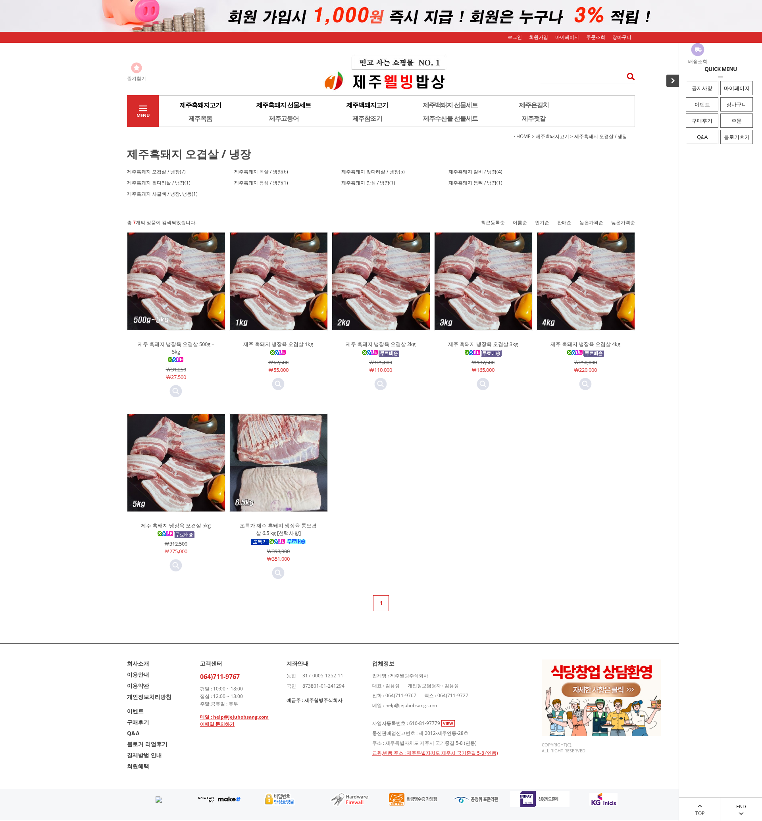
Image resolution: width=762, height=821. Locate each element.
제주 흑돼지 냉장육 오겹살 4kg (585, 344)
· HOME (522, 136)
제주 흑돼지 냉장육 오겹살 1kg (278, 344)
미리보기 (175, 391)
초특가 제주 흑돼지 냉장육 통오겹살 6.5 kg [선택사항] (278, 529)
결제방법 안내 (144, 755)
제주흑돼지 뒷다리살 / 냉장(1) (158, 182)
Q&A (702, 136)
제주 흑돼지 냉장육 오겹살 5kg (176, 525)
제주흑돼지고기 (200, 104)
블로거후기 (737, 136)
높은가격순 (591, 222)
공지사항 (702, 88)
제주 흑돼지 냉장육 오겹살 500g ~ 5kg (176, 347)
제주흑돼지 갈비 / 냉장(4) (475, 171)
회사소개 (138, 663)
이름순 (520, 222)
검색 (628, 76)
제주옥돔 (200, 118)
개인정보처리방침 (149, 696)
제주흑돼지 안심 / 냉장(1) (368, 182)
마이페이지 (737, 88)
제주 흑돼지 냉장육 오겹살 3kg (483, 344)
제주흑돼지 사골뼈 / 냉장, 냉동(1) (162, 193)
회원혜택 (138, 766)
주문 (736, 120)
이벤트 (702, 104)
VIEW (448, 723)
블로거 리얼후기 (147, 744)
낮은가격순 (623, 222)
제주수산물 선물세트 (450, 118)
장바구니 (736, 104)
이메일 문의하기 (217, 724)
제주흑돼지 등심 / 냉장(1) (261, 182)
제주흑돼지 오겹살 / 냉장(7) (156, 171)
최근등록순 (493, 222)
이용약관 (138, 685)
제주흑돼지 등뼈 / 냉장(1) (475, 182)
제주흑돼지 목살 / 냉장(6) (261, 171)
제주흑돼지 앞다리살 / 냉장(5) (373, 171)
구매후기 (702, 120)
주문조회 (595, 37)
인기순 (542, 222)
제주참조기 (367, 118)
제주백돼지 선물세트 (450, 104)
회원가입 (538, 37)
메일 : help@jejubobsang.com (234, 716)
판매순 (564, 222)
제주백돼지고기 (367, 104)
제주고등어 (284, 118)
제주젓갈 (534, 118)
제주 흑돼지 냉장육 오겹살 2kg (381, 344)
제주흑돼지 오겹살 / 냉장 (600, 136)
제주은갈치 (534, 104)
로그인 (515, 37)
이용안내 (138, 674)
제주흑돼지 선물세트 (283, 104)
